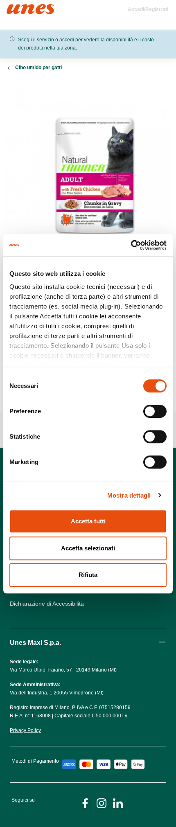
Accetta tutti (88, 521)
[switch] (155, 411)
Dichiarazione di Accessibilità (47, 603)
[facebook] (85, 802)
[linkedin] (118, 802)
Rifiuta (88, 574)
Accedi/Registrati (148, 9)
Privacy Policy (25, 730)
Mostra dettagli (129, 495)
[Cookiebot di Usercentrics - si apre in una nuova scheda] (131, 245)
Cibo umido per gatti (38, 67)
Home (15, 7)
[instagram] (101, 802)
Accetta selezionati (88, 548)
